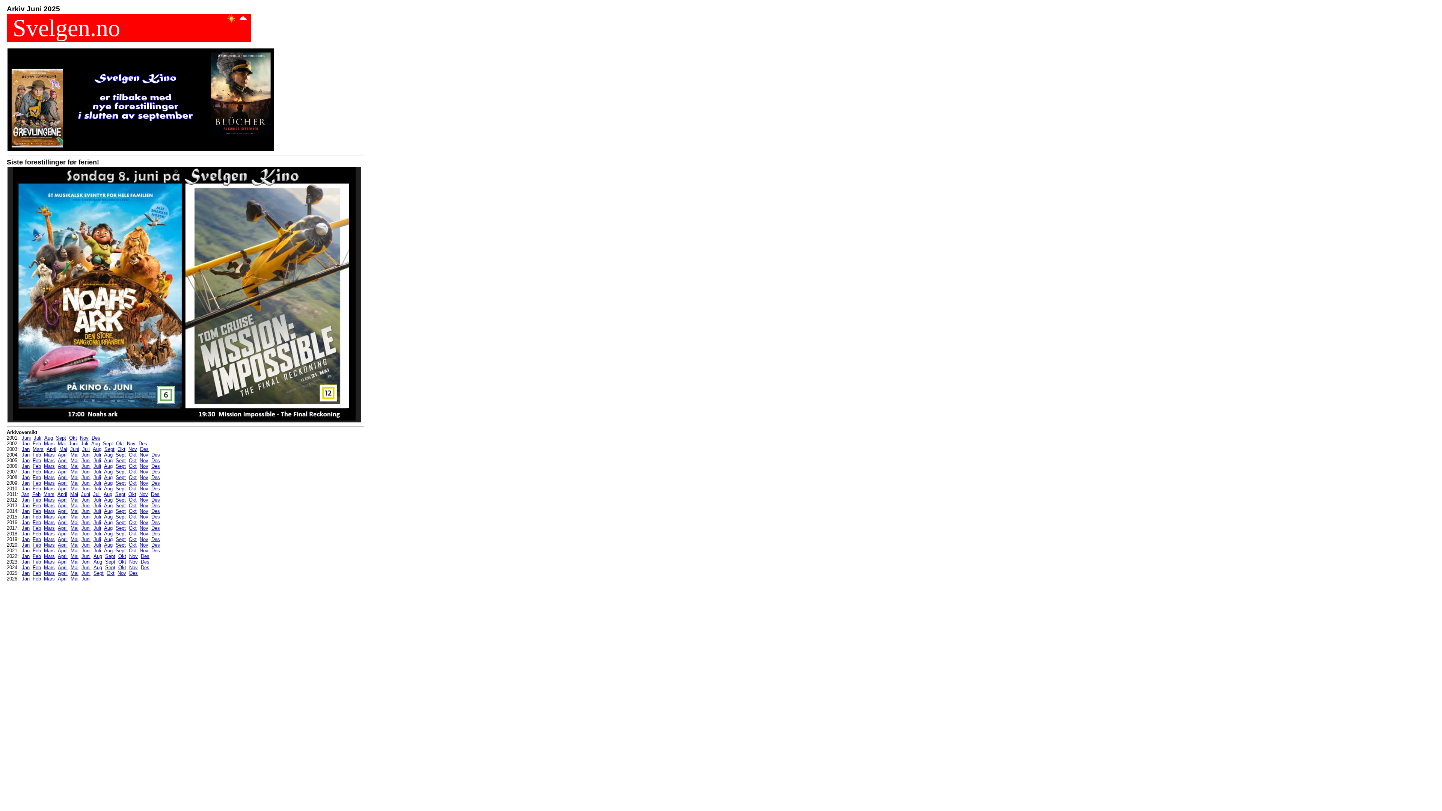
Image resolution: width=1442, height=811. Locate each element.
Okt (73, 438)
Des (96, 438)
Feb (37, 443)
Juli (37, 438)
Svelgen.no (63, 28)
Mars (49, 443)
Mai (62, 443)
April (51, 449)
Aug (48, 438)
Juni (26, 438)
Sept (61, 438)
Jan (26, 443)
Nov (84, 438)
